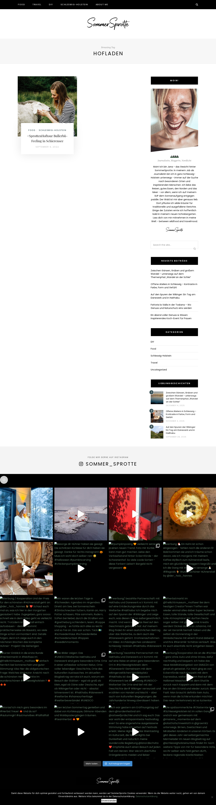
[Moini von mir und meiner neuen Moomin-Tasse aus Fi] (26, 514)
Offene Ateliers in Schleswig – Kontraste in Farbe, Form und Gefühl (174, 286)
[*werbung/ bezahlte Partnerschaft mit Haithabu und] (135, 623)
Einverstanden (108, 800)
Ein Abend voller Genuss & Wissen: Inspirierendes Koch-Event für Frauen (171, 316)
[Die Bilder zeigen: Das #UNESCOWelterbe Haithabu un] (80, 677)
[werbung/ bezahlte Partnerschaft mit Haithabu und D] (135, 677)
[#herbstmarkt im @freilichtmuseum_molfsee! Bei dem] (189, 623)
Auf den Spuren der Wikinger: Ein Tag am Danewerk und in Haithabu (173, 296)
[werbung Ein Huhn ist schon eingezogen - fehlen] (189, 568)
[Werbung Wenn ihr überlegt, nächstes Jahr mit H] (135, 514)
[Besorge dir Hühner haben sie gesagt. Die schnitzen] (80, 568)
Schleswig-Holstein (74, 4)
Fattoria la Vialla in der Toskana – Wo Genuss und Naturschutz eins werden (171, 306)
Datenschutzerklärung (146, 796)
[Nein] (212, 797)
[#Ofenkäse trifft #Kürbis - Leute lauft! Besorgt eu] (189, 514)
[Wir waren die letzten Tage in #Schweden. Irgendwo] (80, 623)
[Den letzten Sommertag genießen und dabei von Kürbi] (80, 731)
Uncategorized (159, 369)
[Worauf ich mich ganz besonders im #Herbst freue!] (26, 731)
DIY (51, 4)
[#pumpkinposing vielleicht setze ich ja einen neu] (135, 568)
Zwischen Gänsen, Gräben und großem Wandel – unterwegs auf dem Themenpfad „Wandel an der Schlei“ (172, 274)
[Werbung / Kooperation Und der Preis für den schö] (26, 623)
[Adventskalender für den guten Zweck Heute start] (26, 568)
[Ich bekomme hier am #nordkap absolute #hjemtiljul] (80, 514)
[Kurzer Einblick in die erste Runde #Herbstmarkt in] (26, 677)
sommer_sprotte (111, 464)
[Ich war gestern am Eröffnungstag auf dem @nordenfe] (135, 731)
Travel (36, 4)
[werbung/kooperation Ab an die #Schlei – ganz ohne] (189, 677)
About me (102, 4)
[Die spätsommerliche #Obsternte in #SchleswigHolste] (189, 731)
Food (21, 4)
